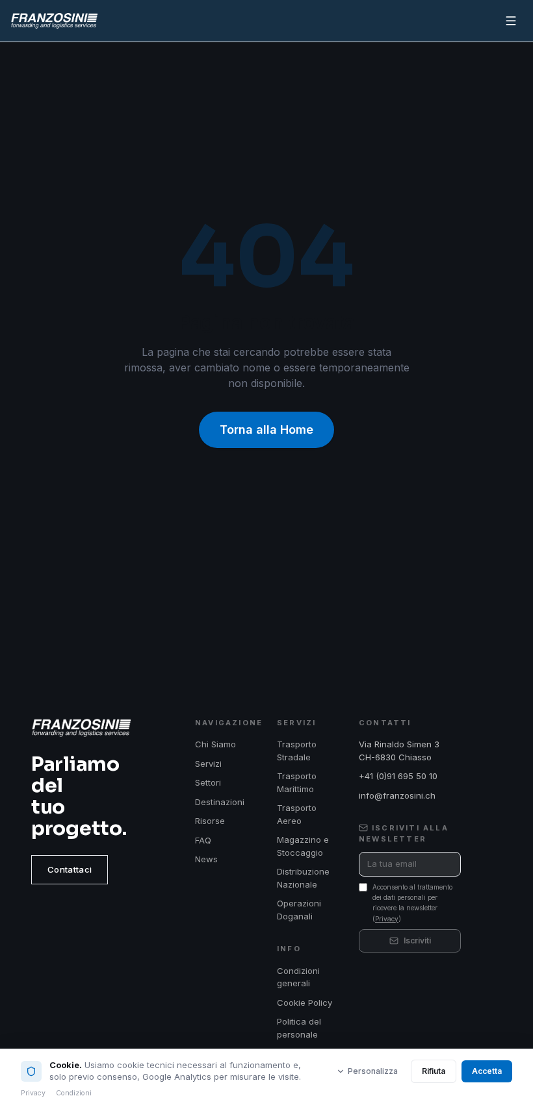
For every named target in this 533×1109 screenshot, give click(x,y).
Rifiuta (433, 1071)
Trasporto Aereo (297, 814)
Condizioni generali (298, 977)
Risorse (210, 821)
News (206, 859)
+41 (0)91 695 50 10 (398, 776)
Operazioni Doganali (299, 909)
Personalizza (373, 1071)
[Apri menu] (511, 20)
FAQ (203, 840)
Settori (208, 782)
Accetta (487, 1071)
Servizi (208, 763)
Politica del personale (299, 1028)
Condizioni (74, 1093)
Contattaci (69, 869)
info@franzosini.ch (397, 795)
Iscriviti (417, 940)
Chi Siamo (215, 744)
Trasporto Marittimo (297, 782)
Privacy (386, 919)
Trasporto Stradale (297, 750)
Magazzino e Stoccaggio (303, 846)
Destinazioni (219, 802)
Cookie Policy (304, 1002)
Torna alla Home (266, 429)
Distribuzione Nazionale (303, 878)
